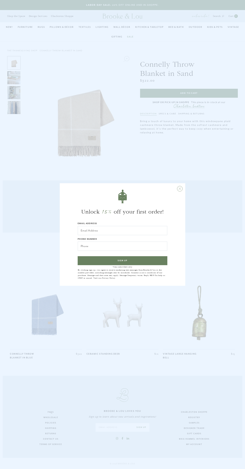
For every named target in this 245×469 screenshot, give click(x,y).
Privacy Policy (108, 278)
